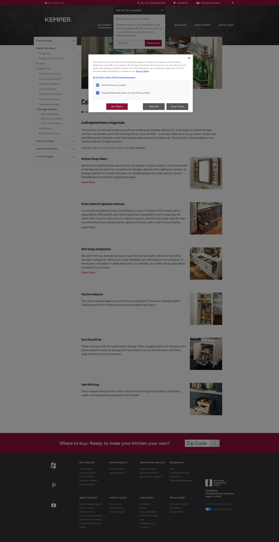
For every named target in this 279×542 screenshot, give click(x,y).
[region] (140, 83)
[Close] (189, 58)
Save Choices (117, 106)
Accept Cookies (177, 106)
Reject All (154, 106)
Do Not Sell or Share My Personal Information (114, 77)
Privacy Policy (142, 71)
